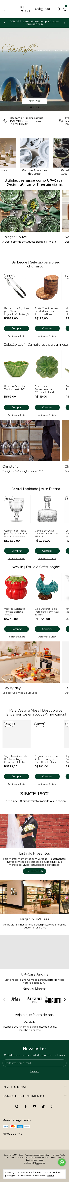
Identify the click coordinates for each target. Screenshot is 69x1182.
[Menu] (5, 9)
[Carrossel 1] (34, 69)
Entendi (50, 1175)
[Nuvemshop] (34, 1164)
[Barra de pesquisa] (58, 9)
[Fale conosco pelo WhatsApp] (62, 1162)
